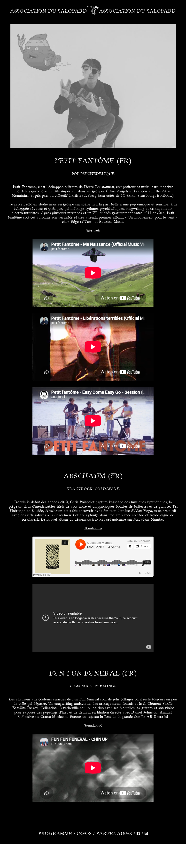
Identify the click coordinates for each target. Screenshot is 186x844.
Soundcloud (93, 725)
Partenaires (114, 834)
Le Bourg (98, 79)
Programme (55, 834)
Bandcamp (93, 528)
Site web (93, 230)
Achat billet (107, 127)
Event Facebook (82, 127)
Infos (84, 834)
